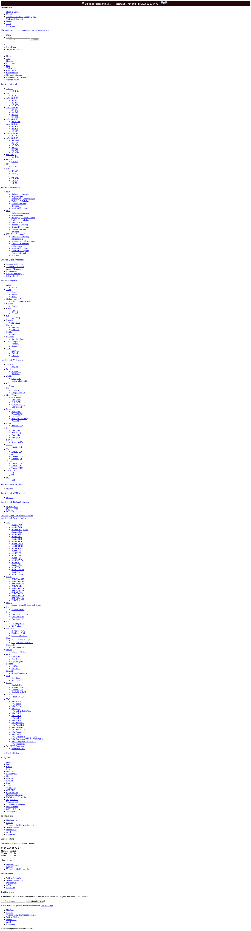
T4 (13, 473)
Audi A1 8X (17, 532)
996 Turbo (16, 666)
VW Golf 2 (16, 713)
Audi (8, 522)
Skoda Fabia (17, 685)
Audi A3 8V (17, 536)
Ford (8, 612)
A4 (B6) (15, 112)
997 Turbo (16, 668)
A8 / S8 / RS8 (12, 138)
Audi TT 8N (17, 565)
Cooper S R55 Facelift (21, 640)
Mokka (9, 332)
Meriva (9, 325)
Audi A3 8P (16, 534)
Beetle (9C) (16, 371)
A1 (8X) (15, 91)
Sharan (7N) (17, 447)
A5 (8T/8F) (16, 121)
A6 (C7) (15, 131)
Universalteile (12, 807)
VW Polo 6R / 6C (19, 730)
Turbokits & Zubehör (20, 201)
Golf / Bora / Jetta (13, 395)
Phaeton (9, 423)
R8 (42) (15, 171)
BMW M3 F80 (18, 598)
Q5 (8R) (15, 162)
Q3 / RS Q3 (11, 154)
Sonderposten (12, 811)
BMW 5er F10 (18, 595)
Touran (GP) (17, 466)
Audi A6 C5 (17, 541)
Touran (9, 461)
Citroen (9, 766)
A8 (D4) (15, 150)
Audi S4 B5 (16, 558)
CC (7, 383)
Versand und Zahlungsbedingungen (21, 16)
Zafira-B (15, 353)
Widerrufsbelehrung (14, 19)
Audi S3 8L (16, 551)
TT (7, 176)
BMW (9, 577)
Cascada (9, 304)
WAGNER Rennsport (15, 746)
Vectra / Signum (12, 341)
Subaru (9, 694)
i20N (8, 192)
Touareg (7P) (17, 459)
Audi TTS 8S (17, 574)
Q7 (7, 164)
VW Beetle (16, 704)
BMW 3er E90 (18, 581)
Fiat (7, 607)
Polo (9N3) (16, 433)
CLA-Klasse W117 (19, 635)
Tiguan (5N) (17, 451)
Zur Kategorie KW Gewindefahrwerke (17, 516)
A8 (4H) (15, 152)
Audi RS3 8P (17, 544)
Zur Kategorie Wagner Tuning (13, 518)
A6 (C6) (15, 129)
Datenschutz (11, 21)
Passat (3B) (16, 411)
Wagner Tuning (12, 799)
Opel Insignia (17, 661)
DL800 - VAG (12, 506)
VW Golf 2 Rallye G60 (21, 711)
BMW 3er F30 (18, 591)
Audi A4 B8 (17, 539)
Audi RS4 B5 (17, 546)
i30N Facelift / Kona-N (15, 234)
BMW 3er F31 (18, 593)
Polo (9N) (16, 430)
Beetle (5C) (16, 374)
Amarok (9, 364)
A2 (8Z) (15, 96)
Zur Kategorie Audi (9, 84)
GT (7, 315)
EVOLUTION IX (19, 647)
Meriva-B (15, 330)
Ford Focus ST (18, 619)
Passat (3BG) (17, 414)
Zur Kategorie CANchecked (13, 493)
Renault (9, 671)
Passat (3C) (16, 416)
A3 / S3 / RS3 (12, 98)
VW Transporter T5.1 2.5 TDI (24, 737)
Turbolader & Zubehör (15, 804)
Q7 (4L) (15, 166)
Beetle (9, 369)
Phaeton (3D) (17, 426)
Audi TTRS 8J (18, 569)
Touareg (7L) (17, 456)
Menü (8, 35)
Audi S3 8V (17, 555)
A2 (7, 93)
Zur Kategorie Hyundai (10, 187)
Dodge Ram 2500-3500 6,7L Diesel (26, 605)
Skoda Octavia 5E (19, 692)
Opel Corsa (16, 659)
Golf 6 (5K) (16, 402)
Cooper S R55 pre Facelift (22, 642)
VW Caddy (16, 706)
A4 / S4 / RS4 (12, 107)
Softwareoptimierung (20, 194)
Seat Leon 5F (17, 680)
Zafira (8, 348)
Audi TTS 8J (17, 572)
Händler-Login (12, 12)
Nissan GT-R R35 (19, 652)
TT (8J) (15, 180)
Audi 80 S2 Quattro (20, 529)
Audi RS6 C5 (17, 548)
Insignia (9, 320)
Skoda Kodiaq (17, 687)
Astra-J (14, 297)
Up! (8, 477)
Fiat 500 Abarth (18, 609)
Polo (8, 428)
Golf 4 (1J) (16, 397)
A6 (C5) (15, 126)
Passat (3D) (16, 421)
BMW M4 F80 (18, 600)
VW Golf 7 (16, 720)
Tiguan (9, 449)
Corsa (8, 308)
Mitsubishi (10, 645)
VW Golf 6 (16, 718)
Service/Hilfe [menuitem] (18, 16)
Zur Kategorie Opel (9, 280)
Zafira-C (15, 355)
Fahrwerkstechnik (19, 203)
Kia (7, 621)
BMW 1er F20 (18, 588)
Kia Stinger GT (18, 624)
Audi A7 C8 (17, 527)
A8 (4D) (15, 143)
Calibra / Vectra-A (13, 299)
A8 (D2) (15, 140)
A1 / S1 (9, 89)
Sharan (9, 444)
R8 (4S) (15, 173)
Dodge (9, 602)
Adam (8, 285)
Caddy (9, 376)
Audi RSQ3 (16, 562)
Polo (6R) (16, 435)
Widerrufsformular (13, 878)
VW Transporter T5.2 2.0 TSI (24, 741)
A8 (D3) (15, 145)
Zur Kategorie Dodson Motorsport (15, 502)
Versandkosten (47, 906)
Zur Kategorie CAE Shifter (12, 484)
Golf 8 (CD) (17, 407)
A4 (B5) (15, 110)
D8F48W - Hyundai (14, 511)
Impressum (10, 26)
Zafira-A (15, 351)
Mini (8, 638)
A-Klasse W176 (18, 631)
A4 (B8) (15, 117)
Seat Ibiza (16, 678)
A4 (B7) (15, 114)
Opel (8, 654)
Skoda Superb (17, 690)
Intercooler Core (18, 748)
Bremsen (15, 206)
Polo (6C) (16, 437)
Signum (15, 346)
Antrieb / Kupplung (20, 208)
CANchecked (12, 792)
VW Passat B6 (18, 725)
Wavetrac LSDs (12, 802)
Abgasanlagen (17, 196)
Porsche (9, 664)
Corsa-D (15, 311)
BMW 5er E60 (18, 584)
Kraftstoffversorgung (20, 227)
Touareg (9, 454)
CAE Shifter (11, 790)
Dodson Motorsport (14, 795)
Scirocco (9, 440)
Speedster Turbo (18, 339)
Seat (8, 675)
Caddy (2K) (16, 378)
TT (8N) (15, 178)
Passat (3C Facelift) (20, 418)
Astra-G (15, 292)
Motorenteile (17, 222)
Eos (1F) (15, 390)
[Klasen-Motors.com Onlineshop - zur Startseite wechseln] (25, 30)
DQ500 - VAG (12, 509)
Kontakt (9, 14)
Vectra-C (15, 344)
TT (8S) (15, 183)
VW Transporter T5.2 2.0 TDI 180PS (27, 739)
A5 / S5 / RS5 (12, 119)
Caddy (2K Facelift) (20, 381)
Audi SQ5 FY (17, 560)
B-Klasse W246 (18, 633)
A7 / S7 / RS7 (12, 133)
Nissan (9, 650)
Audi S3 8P (16, 553)
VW (8, 699)
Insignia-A (16, 322)
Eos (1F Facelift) (18, 393)
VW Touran (16, 734)
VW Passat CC (18, 723)
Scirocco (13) (17, 442)
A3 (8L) (15, 100)
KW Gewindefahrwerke (16, 797)
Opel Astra (16, 657)
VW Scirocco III (18, 744)
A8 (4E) (15, 147)
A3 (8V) (15, 105)
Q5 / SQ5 (10, 159)
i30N (8, 210)
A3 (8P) (15, 103)
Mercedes (10, 628)
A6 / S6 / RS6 (12, 124)
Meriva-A (16, 327)
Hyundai (9, 489)
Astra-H (15, 294)
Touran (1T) (17, 463)
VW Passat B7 (18, 727)
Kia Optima (16, 626)
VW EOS (16, 708)
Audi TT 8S (17, 567)
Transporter (11, 470)
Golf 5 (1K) (16, 400)
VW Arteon (16, 701)
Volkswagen (11, 788)
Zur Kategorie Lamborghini (12, 260)
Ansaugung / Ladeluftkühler (23, 199)
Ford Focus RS (18, 617)
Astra (8, 289)
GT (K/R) (16, 318)
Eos (7, 388)
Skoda (9, 683)
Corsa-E (15, 313)
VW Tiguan (16, 732)
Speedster (10, 337)
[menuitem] (128, 12)
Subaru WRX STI (19, 697)
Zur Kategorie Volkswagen (12, 360)
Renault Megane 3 (19, 673)
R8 (7, 169)
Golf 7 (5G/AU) (18, 404)
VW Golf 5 (16, 715)
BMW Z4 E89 (18, 586)
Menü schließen (12, 753)
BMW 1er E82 (18, 579)
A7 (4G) (15, 136)
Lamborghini (11, 774)
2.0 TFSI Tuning (13, 809)
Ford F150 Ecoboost (20, 614)
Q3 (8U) (15, 157)
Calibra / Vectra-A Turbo (22, 301)
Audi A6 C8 (17, 525)
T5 (13, 475)
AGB (8, 24)
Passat (8, 409)
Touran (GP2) (17, 468)
